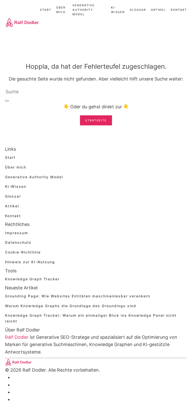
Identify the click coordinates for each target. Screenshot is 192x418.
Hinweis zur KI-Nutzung (30, 262)
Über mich (61, 10)
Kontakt (179, 10)
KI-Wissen (118, 10)
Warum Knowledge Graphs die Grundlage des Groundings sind (70, 306)
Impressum (16, 233)
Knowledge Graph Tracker (32, 279)
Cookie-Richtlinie (23, 252)
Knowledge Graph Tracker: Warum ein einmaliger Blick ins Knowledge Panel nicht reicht (90, 318)
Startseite (96, 120)
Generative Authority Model (83, 10)
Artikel (158, 10)
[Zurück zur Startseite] (22, 23)
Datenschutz (18, 242)
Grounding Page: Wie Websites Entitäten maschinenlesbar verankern (77, 296)
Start (45, 10)
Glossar (138, 10)
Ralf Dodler (16, 337)
